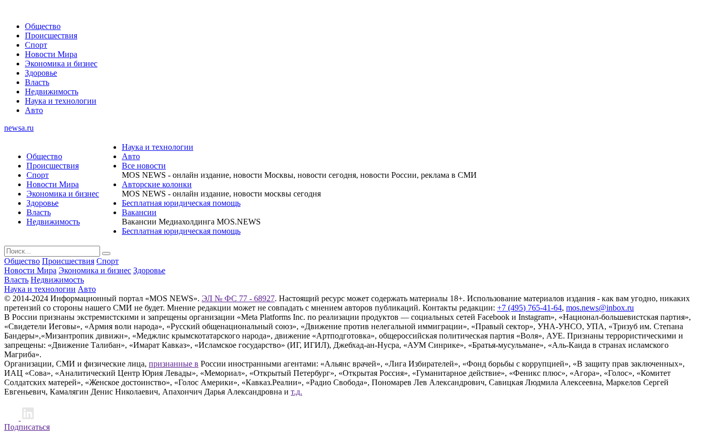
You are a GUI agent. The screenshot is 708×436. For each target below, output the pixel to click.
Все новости (144, 165)
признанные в (174, 363)
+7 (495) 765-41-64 (529, 307)
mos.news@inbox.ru (600, 307)
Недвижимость (51, 91)
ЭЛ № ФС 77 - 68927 (238, 298)
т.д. (296, 391)
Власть (37, 82)
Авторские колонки (157, 184)
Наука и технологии (60, 100)
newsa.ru (19, 127)
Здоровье (41, 72)
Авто (34, 110)
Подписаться (27, 427)
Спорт (36, 44)
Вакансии (139, 212)
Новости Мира (51, 54)
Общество (43, 26)
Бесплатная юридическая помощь (181, 203)
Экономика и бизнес (61, 63)
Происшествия (51, 35)
